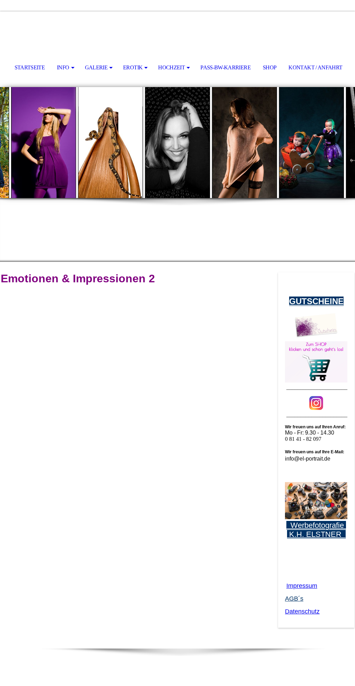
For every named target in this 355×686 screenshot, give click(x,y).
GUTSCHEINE (316, 301)
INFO (63, 67)
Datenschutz (302, 611)
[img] (177, 30)
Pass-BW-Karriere (225, 67)
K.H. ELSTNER (316, 534)
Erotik (132, 67)
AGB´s (294, 598)
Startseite (30, 67)
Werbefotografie (316, 525)
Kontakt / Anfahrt (315, 67)
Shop (269, 67)
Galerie (96, 67)
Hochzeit (171, 67)
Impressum (301, 585)
